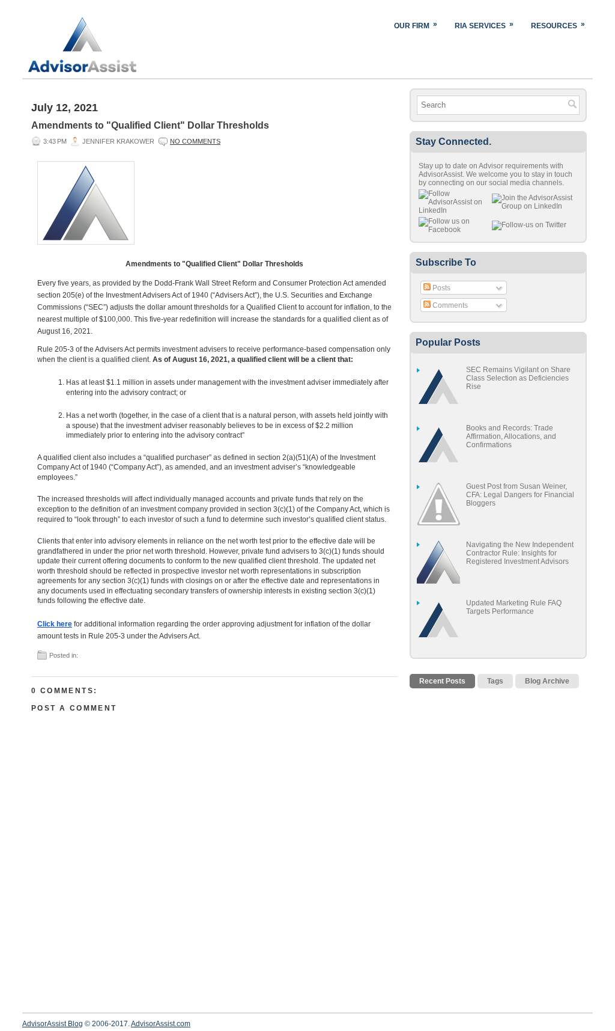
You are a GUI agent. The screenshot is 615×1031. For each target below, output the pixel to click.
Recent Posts (442, 681)
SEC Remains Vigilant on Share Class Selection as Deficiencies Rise (518, 378)
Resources (558, 25)
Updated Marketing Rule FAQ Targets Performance (514, 607)
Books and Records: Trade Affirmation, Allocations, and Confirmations (511, 436)
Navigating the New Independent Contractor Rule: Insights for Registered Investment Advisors (520, 553)
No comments (195, 141)
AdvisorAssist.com (160, 1024)
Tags (495, 681)
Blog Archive (547, 681)
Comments (449, 305)
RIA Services (484, 25)
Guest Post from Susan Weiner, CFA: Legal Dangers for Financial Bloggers (520, 494)
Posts (440, 288)
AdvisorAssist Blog (52, 1024)
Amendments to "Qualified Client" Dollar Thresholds (150, 125)
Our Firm (415, 25)
